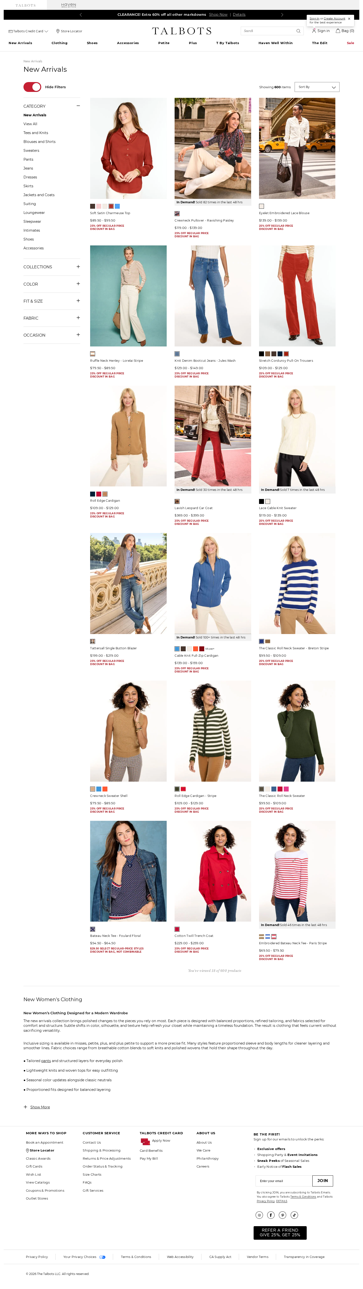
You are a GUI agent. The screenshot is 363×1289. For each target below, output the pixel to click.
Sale (350, 43)
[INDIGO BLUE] (280, 353)
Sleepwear (32, 221)
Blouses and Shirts (39, 141)
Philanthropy (208, 1158)
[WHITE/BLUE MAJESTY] (267, 936)
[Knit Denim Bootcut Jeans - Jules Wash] (213, 295)
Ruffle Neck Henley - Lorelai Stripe (116, 360)
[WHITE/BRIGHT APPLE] (273, 936)
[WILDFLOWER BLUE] (117, 206)
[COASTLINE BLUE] (177, 648)
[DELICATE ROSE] (98, 206)
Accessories (128, 43)
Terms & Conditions (303, 1196)
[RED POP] (98, 494)
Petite (164, 43)
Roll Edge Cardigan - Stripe (195, 796)
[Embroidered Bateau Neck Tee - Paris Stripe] (297, 871)
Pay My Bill (149, 1158)
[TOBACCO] (104, 494)
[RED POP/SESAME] (183, 789)
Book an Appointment (44, 1142)
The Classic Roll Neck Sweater (282, 796)
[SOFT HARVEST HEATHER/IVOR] (261, 936)
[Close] (349, 19)
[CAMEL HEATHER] (92, 789)
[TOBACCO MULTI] (177, 501)
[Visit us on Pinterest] (284, 1215)
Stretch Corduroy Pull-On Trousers (286, 360)
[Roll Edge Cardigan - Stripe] (213, 731)
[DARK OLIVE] (261, 789)
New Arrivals (20, 43)
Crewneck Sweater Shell (108, 796)
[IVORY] (104, 206)
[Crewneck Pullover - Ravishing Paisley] (213, 148)
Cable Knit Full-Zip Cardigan (196, 655)
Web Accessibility (180, 1257)
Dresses (30, 177)
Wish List (33, 1174)
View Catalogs (38, 1182)
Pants (28, 159)
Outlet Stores (37, 1198)
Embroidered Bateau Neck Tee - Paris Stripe (293, 943)
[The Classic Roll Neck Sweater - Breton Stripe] (297, 583)
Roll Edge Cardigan (105, 500)
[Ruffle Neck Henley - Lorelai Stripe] (128, 295)
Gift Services (93, 1190)
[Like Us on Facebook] (272, 1215)
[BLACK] (261, 353)
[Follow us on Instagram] (261, 1215)
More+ (210, 649)
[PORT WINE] (201, 648)
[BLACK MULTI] (177, 213)
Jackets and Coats (39, 195)
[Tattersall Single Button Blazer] (128, 583)
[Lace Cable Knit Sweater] (297, 436)
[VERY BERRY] (286, 789)
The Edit (319, 43)
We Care (203, 1150)
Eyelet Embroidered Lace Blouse (284, 213)
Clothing (60, 43)
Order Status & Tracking (102, 1166)
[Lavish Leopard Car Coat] (213, 436)
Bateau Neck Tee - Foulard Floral (115, 936)
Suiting (29, 204)
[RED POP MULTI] (92, 929)
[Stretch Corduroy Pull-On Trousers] (297, 295)
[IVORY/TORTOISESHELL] (92, 353)
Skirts (28, 186)
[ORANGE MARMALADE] (195, 648)
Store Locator (71, 31)
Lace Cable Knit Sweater (278, 508)
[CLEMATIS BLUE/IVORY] (261, 641)
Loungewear (34, 212)
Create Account (334, 18)
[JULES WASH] (177, 353)
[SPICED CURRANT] (111, 206)
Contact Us (92, 1142)
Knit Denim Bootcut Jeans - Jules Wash (205, 360)
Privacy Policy (266, 1201)
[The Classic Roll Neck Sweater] (297, 731)
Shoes (92, 43)
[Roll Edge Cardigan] (128, 436)
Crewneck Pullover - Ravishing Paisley (204, 220)
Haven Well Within (276, 43)
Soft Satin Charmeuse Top (110, 213)
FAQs (87, 1182)
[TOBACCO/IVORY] (267, 641)
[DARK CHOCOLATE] (92, 206)
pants (46, 1061)
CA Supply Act (220, 1257)
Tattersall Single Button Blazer (113, 648)
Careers (203, 1166)
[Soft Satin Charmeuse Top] (128, 148)
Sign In (314, 18)
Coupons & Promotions (45, 1190)
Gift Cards (34, 1166)
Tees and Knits (35, 133)
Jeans (28, 168)
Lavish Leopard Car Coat (194, 508)
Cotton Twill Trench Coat (194, 936)
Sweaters (31, 150)
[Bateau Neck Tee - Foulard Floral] (128, 871)
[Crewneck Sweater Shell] (128, 731)
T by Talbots (227, 43)
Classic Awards (38, 1158)
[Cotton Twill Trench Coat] (213, 871)
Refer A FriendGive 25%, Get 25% (280, 1232)
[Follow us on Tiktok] (296, 1215)
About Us (204, 1142)
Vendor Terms (257, 1257)
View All (30, 124)
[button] (172, 1140)
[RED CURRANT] (286, 353)
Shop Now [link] (218, 14)
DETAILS (281, 1201)
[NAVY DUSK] (273, 789)
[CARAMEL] (267, 353)
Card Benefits (151, 1150)
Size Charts (92, 1174)
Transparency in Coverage (304, 1257)
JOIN (323, 1180)
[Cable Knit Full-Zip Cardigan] (213, 583)
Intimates (31, 230)
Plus (193, 43)
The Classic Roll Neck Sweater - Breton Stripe (294, 648)
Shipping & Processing (102, 1150)
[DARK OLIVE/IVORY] (177, 789)
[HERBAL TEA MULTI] (92, 641)
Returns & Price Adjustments (107, 1158)
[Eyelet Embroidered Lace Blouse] (297, 148)
